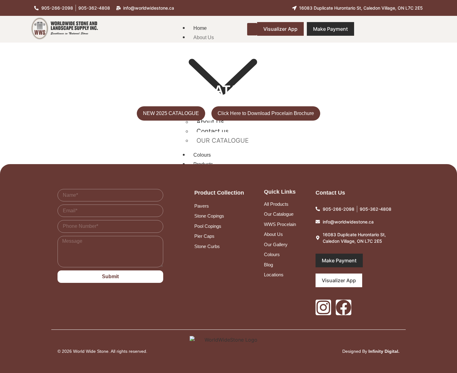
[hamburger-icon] (252, 29)
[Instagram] (323, 307)
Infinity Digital (383, 351)
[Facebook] (343, 307)
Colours (202, 155)
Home (200, 28)
